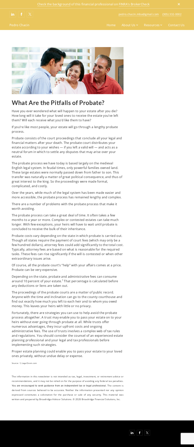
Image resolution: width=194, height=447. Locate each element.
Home (111, 25)
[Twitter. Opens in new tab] (30, 14)
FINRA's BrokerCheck (134, 4)
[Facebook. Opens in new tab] (21, 14)
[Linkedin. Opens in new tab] (12, 14)
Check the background (53, 4)
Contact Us (176, 25)
